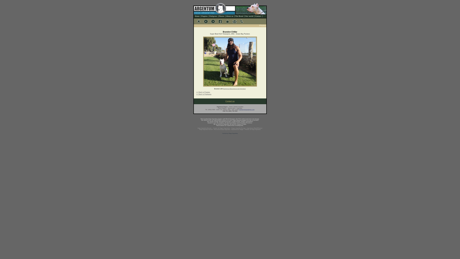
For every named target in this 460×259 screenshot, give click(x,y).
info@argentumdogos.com (246, 109)
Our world (249, 16)
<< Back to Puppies (203, 92)
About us (229, 16)
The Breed (239, 16)
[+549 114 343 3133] (241, 21)
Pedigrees (213, 16)
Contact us (230, 101)
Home (197, 16)
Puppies (204, 16)
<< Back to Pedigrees (203, 94)
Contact (258, 16)
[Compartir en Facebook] (227, 21)
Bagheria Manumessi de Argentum (234, 89)
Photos (221, 16)
